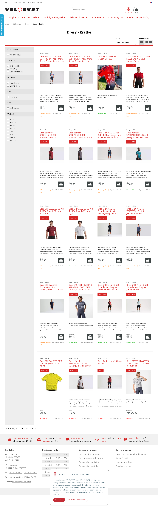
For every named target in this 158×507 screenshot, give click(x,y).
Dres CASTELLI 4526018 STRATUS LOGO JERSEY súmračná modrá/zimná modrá (80, 288)
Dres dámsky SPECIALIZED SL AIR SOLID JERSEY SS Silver (80, 363)
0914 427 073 (30, 477)
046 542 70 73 (15, 473)
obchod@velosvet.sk (16, 2)
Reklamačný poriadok (89, 462)
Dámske (15, 86)
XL (12, 128)
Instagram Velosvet (125, 462)
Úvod (7, 24)
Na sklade (16, 55)
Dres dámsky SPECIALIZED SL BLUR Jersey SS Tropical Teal (137, 135)
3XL (12, 137)
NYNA (13, 69)
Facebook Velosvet (124, 466)
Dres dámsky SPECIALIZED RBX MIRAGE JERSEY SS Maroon (48, 136)
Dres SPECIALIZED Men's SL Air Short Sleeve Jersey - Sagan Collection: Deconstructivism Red (138, 61)
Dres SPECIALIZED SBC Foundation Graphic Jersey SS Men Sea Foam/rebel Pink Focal (137, 288)
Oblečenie (17, 24)
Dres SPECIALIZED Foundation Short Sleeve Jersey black (107, 211)
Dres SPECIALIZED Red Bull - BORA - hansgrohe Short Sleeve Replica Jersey (109, 136)
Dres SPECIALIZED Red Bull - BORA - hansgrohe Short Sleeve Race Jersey (52, 59)
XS (12, 125)
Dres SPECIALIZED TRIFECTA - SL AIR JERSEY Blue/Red (135, 211)
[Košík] (136, 10)
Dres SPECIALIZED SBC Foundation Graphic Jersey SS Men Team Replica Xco (108, 288)
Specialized (16, 72)
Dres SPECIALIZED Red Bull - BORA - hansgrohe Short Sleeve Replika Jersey (80, 60)
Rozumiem (59, 500)
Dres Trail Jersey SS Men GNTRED (110, 362)
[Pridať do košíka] (61, 108)
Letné (14, 97)
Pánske (14, 83)
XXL (13, 122)
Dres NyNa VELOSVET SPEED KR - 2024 (108, 57)
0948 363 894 (36, 2)
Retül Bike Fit (122, 458)
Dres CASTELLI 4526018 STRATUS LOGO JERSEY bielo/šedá (137, 363)
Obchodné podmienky (89, 454)
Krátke (14, 108)
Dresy (27, 24)
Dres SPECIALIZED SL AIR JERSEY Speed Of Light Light (81, 211)
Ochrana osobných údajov (91, 458)
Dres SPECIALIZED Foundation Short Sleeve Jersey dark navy (51, 287)
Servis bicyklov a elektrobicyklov (131, 454)
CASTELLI (15, 66)
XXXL (13, 140)
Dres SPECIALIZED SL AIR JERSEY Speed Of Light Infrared (52, 211)
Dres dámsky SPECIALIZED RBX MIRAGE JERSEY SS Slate (80, 135)
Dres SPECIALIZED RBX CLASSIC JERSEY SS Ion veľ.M (51, 363)
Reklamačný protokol (89, 466)
